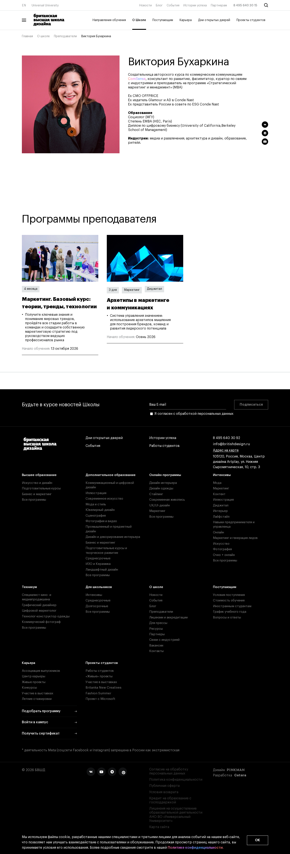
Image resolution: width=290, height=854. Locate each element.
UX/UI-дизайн (159, 505)
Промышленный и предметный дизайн (109, 529)
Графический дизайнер (39, 605)
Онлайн (218, 532)
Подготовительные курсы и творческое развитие (106, 550)
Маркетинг (132, 289)
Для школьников (99, 587)
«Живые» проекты (99, 676)
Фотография (222, 549)
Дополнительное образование (110, 475)
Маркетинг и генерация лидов (235, 538)
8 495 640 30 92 (226, 438)
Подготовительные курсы (41, 488)
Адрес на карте (226, 450)
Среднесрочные (98, 558)
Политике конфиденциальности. (196, 847)
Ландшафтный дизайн (102, 569)
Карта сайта (159, 827)
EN (24, 5)
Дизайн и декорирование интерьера (113, 537)
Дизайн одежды (161, 488)
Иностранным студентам (232, 606)
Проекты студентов (251, 20)
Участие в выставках (37, 693)
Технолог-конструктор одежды (46, 616)
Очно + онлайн (224, 555)
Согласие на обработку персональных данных (168, 771)
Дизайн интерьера (163, 483)
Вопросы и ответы (227, 617)
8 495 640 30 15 (245, 5)
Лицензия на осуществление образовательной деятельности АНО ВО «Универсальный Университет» (175, 815)
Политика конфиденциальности (175, 779)
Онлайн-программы (165, 475)
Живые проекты (33, 682)
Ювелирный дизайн (100, 510)
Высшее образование (39, 475)
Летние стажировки (37, 699)
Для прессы (158, 623)
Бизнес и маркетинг (37, 494)
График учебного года (229, 611)
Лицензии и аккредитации (168, 617)
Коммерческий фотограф (41, 622)
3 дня (113, 289)
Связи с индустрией (164, 639)
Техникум (29, 587)
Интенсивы (222, 475)
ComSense (137, 79)
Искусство (221, 543)
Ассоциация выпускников (41, 670)
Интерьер (220, 511)
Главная (27, 36)
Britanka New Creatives (103, 687)
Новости (145, 5)
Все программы (34, 499)
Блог (159, 5)
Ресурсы (156, 628)
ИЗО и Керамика (98, 564)
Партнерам (219, 5)
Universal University (45, 5)
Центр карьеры (33, 676)
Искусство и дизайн (37, 483)
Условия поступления (229, 595)
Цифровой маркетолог (39, 610)
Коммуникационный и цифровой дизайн (110, 485)
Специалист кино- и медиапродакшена (36, 597)
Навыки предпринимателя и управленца (234, 524)
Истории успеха (195, 5)
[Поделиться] (265, 124)
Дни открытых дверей (214, 20)
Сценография (96, 515)
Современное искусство (104, 498)
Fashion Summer (98, 693)
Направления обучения (109, 20)
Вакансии (156, 645)
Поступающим (162, 20)
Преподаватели (65, 36)
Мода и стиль (96, 504)
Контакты (156, 651)
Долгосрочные (97, 606)
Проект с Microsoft (100, 699)
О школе (43, 36)
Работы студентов (164, 446)
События (173, 5)
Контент (219, 494)
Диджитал (154, 288)
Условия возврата (163, 792)
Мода (217, 483)
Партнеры (157, 634)
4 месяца (30, 288)
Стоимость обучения (229, 600)
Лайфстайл (221, 516)
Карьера (185, 20)
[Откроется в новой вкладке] (91, 771)
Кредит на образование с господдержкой (170, 800)
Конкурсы (29, 687)
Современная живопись (167, 499)
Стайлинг (156, 494)
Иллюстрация (96, 493)
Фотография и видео (101, 521)
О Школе (139, 20)
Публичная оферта (164, 785)
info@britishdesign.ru (231, 444)
